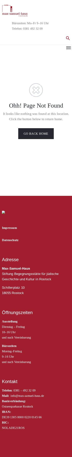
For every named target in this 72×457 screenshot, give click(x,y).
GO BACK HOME (36, 133)
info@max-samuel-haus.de (27, 395)
